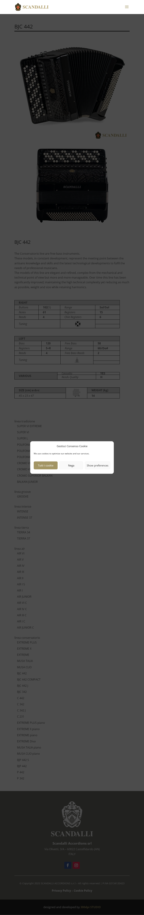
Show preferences (97, 465)
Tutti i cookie (45, 465)
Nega (71, 465)
